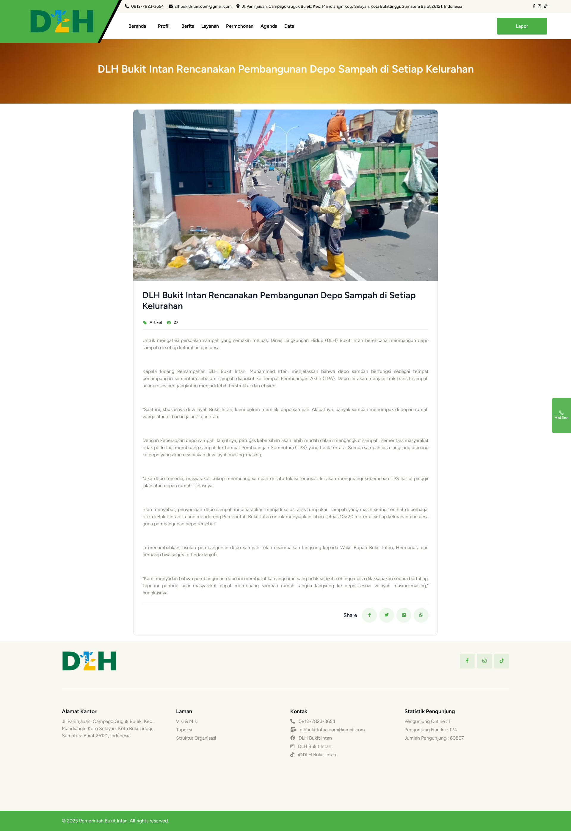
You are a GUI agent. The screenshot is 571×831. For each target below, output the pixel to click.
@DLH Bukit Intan (316, 754)
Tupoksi (184, 729)
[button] (369, 615)
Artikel (156, 322)
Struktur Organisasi (196, 738)
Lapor (522, 26)
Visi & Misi (187, 721)
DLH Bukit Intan (314, 738)
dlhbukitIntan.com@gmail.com (203, 6)
